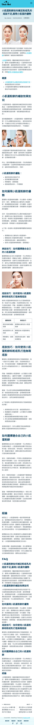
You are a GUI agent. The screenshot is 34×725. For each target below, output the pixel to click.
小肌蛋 (4, 60)
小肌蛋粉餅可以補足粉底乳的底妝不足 (17, 82)
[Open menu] (31, 3)
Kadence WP (26, 717)
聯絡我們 (13, 720)
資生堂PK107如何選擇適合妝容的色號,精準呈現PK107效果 (25, 708)
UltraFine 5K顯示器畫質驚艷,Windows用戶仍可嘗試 (8, 708)
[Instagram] (21, 723)
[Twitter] (17, 723)
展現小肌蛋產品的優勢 (15, 72)
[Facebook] (12, 723)
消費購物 (26, 18)
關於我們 (7, 720)
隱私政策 (20, 720)
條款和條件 (26, 720)
